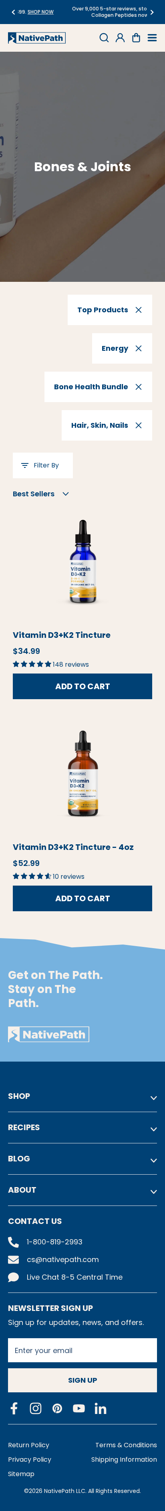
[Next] (152, 12)
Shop (19, 1096)
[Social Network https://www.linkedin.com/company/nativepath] (101, 1408)
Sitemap (21, 1474)
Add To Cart (82, 686)
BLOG (19, 1158)
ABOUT (22, 1189)
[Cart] (136, 37)
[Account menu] (120, 37)
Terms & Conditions (126, 1445)
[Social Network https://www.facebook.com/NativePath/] (14, 1408)
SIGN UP (82, 1380)
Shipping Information (124, 1459)
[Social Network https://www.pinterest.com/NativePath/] (57, 1408)
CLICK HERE (125, 15)
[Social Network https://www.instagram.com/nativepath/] (36, 1408)
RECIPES (24, 1127)
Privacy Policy (29, 1459)
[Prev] (13, 12)
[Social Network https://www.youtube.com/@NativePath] (79, 1408)
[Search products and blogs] (104, 37)
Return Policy (28, 1445)
